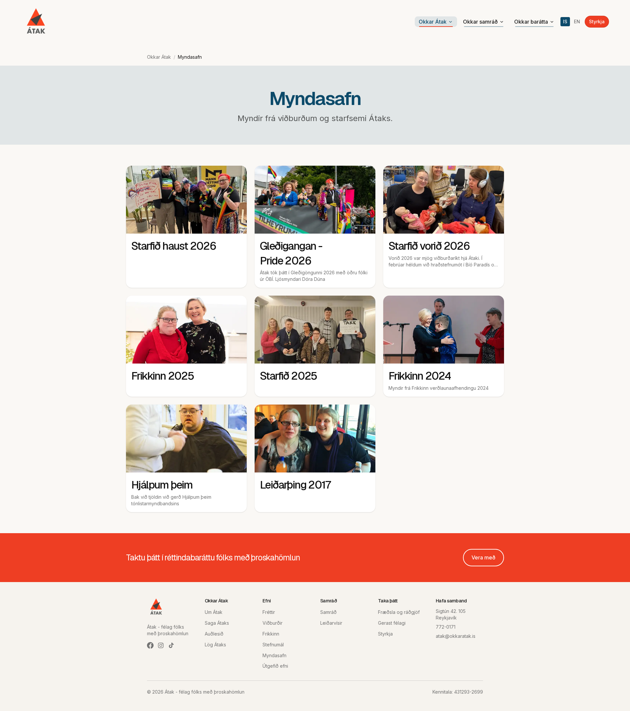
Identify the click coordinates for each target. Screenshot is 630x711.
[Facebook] (150, 645)
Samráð (328, 612)
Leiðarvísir (331, 623)
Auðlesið (214, 634)
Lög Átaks (215, 644)
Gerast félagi (392, 623)
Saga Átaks (217, 623)
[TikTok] (171, 645)
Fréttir (268, 612)
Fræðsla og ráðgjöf (399, 612)
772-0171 (445, 627)
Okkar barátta (531, 21)
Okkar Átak (433, 21)
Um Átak (213, 612)
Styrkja (597, 21)
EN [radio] (577, 21)
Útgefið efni (275, 666)
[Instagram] (161, 645)
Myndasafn (274, 655)
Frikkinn (270, 634)
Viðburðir (272, 623)
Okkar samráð (480, 21)
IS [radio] (565, 21)
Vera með (483, 557)
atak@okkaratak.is (455, 636)
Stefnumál (273, 644)
